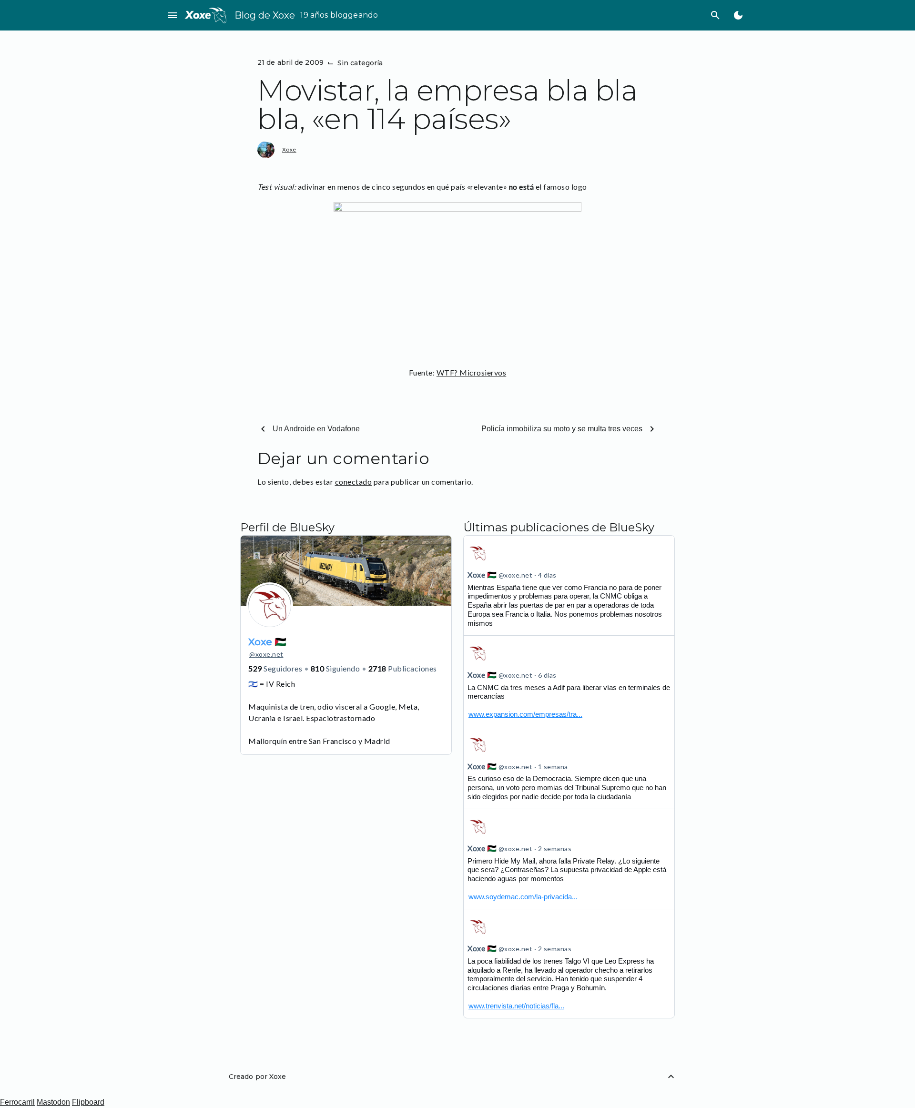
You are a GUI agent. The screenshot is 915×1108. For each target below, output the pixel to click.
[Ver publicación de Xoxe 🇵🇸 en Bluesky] (569, 681)
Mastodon (53, 1102)
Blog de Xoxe (264, 15)
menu (172, 15)
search (715, 15)
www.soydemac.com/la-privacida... (523, 897)
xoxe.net (266, 654)
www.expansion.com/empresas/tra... (525, 714)
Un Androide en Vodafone (316, 429)
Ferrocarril (17, 1102)
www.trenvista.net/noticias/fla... (516, 1006)
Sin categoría (360, 63)
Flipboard (88, 1102)
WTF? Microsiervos (472, 372)
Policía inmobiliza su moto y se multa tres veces (561, 429)
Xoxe (289, 149)
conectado (353, 481)
